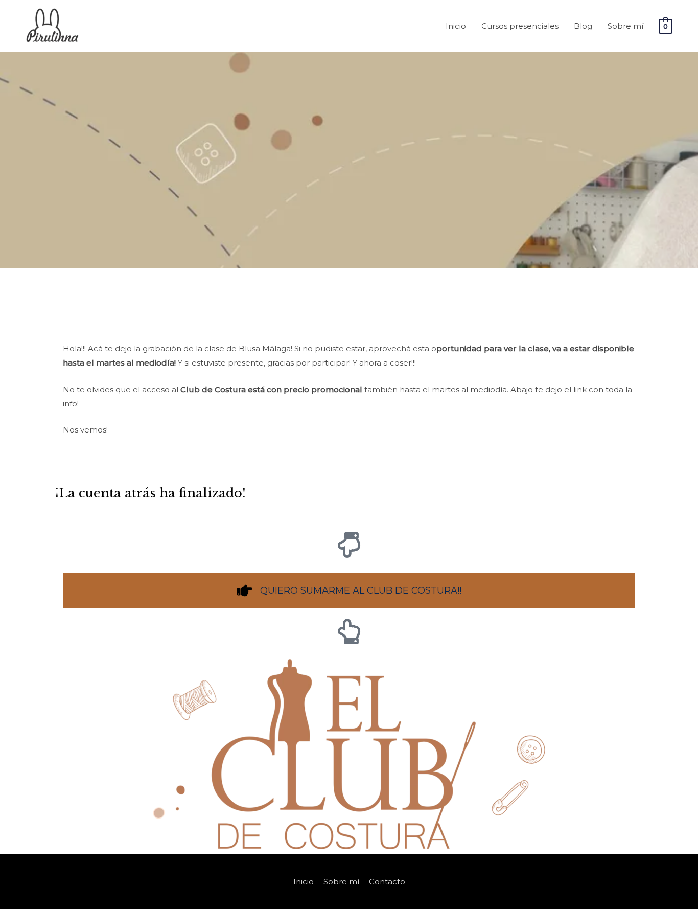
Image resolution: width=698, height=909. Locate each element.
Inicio (456, 26)
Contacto (387, 882)
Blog (583, 26)
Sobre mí (625, 26)
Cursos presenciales (520, 26)
